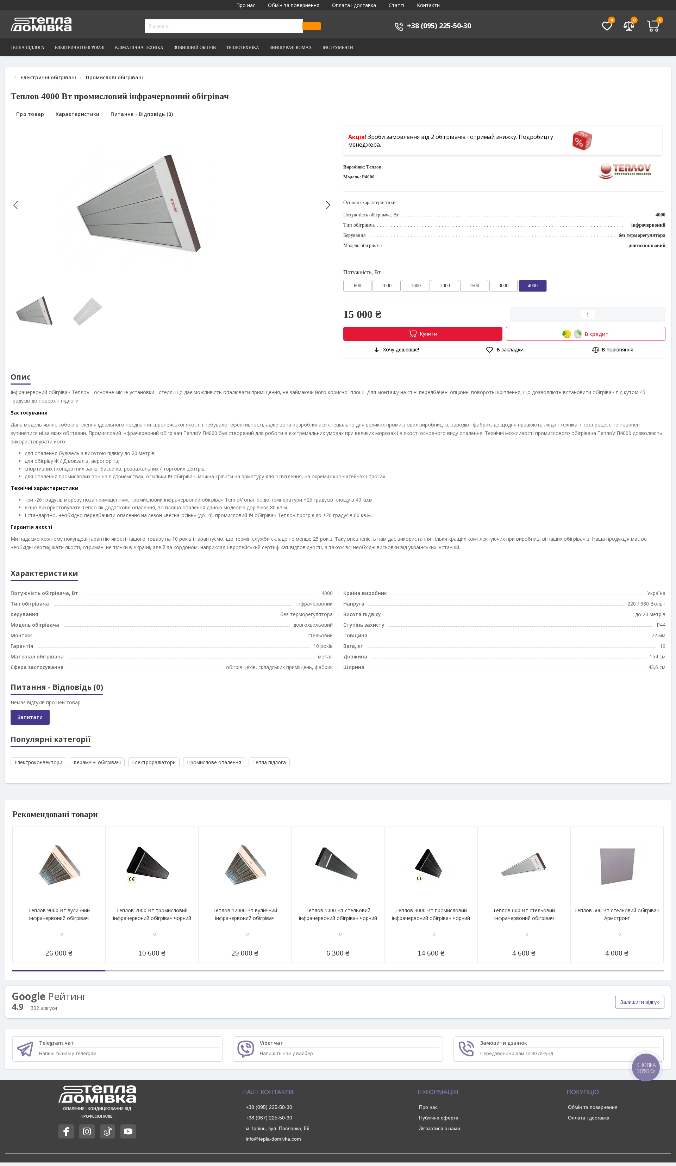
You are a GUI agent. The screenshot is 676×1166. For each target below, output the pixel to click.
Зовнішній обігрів (195, 47)
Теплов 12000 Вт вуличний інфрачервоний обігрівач (245, 914)
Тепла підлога (27, 47)
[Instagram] (87, 1131)
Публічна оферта (438, 1118)
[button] (328, 205)
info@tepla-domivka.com (273, 1139)
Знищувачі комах (291, 47)
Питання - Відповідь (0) (142, 114)
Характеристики (78, 114)
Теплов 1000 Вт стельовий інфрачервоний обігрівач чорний (338, 914)
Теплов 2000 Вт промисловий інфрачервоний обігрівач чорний (152, 914)
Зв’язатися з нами (439, 1128)
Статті (396, 5)
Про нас (245, 5)
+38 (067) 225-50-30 (269, 1118)
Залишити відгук (639, 1002)
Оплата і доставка (354, 5)
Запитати (30, 717)
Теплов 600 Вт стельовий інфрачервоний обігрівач (524, 914)
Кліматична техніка (139, 47)
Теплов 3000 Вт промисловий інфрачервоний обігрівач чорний (431, 914)
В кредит (597, 333)
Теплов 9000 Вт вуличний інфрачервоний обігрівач (59, 914)
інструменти (338, 47)
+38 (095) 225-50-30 (269, 1107)
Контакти (428, 5)
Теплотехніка (242, 47)
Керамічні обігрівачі (97, 762)
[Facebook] (66, 1131)
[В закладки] (99, 832)
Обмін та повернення (293, 5)
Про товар (30, 114)
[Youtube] (128, 1131)
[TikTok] (107, 1131)
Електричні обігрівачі (80, 47)
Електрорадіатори (154, 762)
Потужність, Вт (362, 272)
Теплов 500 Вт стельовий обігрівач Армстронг (616, 914)
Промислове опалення (214, 762)
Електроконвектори (38, 762)
